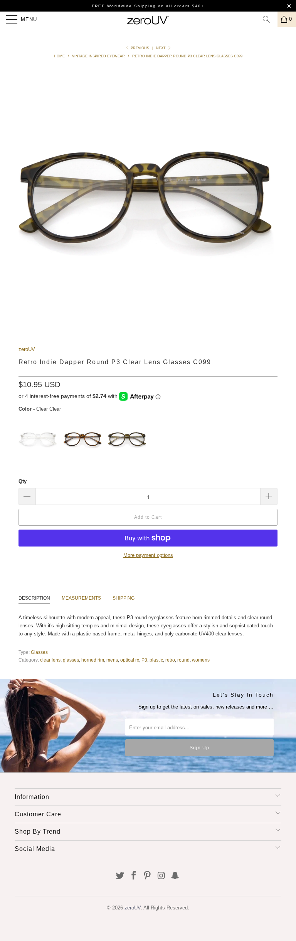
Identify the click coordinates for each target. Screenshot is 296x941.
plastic (156, 659)
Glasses (39, 652)
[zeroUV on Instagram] (161, 876)
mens (112, 659)
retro (170, 659)
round (183, 659)
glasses (71, 659)
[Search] (269, 19)
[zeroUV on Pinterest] (147, 876)
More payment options (148, 555)
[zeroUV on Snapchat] (175, 876)
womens (201, 659)
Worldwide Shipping (124, 6)
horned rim (92, 659)
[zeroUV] (148, 19)
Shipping (124, 598)
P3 (144, 659)
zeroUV (26, 349)
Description (34, 598)
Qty (22, 481)
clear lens (50, 659)
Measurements (81, 598)
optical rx (129, 659)
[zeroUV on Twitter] (120, 876)
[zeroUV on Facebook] (134, 876)
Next (161, 48)
